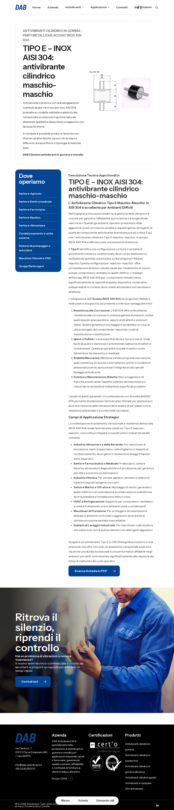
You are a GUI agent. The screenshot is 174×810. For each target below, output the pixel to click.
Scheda (83, 800)
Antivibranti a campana (138, 783)
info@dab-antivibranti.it (28, 765)
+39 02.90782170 (25, 768)
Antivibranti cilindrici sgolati (140, 777)
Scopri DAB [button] (59, 778)
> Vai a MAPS (23, 756)
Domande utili (105, 800)
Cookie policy (32, 806)
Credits (45, 806)
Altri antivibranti (134, 788)
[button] (30, 193)
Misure (65, 800)
